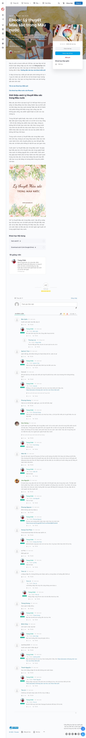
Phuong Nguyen (26, 507)
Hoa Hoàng (24, 423)
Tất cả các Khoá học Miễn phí (18, 86)
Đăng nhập (69, 3)
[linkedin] (79, 734)
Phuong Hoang (26, 400)
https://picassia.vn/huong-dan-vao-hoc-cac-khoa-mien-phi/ (42, 390)
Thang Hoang (25, 603)
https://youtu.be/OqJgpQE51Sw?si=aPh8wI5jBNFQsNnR (42, 523)
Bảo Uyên (24, 319)
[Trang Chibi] (14, 261)
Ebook (11, 16)
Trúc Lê (23, 571)
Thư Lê (23, 690)
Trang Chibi (22, 260)
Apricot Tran (25, 351)
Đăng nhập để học (68, 53)
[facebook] (70, 734)
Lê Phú (35, 562)
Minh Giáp (24, 624)
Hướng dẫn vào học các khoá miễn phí (33, 70)
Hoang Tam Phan (26, 530)
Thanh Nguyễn (26, 667)
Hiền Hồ (23, 453)
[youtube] (67, 734)
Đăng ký (78, 3)
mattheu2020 (36, 657)
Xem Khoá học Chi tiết (16, 46)
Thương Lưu (32, 340)
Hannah (35, 386)
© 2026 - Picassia (14, 732)
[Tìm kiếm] (58, 3)
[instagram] (73, 734)
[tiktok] (76, 734)
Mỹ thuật (25, 16)
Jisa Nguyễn (25, 480)
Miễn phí (18, 16)
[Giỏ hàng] (64, 3)
